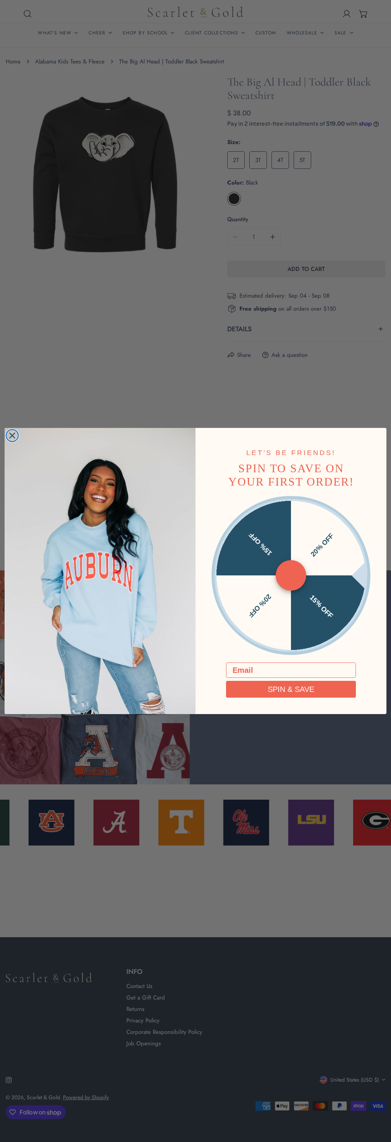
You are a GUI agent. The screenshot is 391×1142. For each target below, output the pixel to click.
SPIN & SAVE (291, 689)
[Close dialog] (12, 435)
